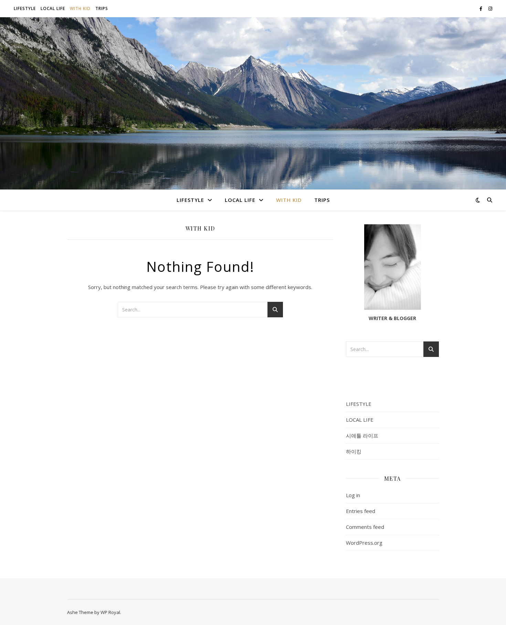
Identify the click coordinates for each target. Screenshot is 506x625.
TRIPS (101, 8)
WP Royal (110, 612)
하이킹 (353, 451)
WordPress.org (364, 542)
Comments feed (365, 526)
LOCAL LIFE (53, 8)
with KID (80, 8)
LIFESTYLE (25, 8)
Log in (353, 495)
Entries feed (360, 511)
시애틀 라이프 (362, 435)
